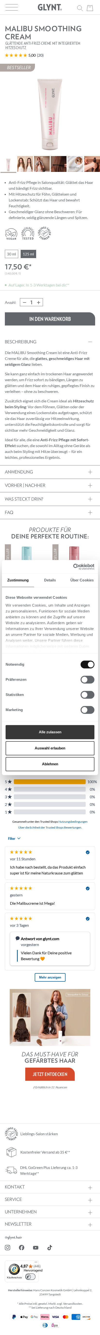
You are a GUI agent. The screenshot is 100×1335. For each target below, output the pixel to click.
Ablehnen (50, 764)
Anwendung (19, 471)
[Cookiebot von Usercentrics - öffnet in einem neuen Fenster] (73, 567)
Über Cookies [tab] (82, 580)
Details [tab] (50, 580)
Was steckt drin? (24, 499)
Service (13, 1199)
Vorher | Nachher (25, 485)
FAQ (9, 512)
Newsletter (18, 1224)
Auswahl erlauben (50, 748)
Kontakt (15, 1187)
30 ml (11, 254)
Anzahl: (10, 302)
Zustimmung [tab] (18, 580)
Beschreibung (20, 341)
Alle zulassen (50, 732)
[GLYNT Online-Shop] (50, 7)
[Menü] (36, 1262)
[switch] (87, 679)
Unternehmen (21, 1211)
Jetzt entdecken (50, 1074)
